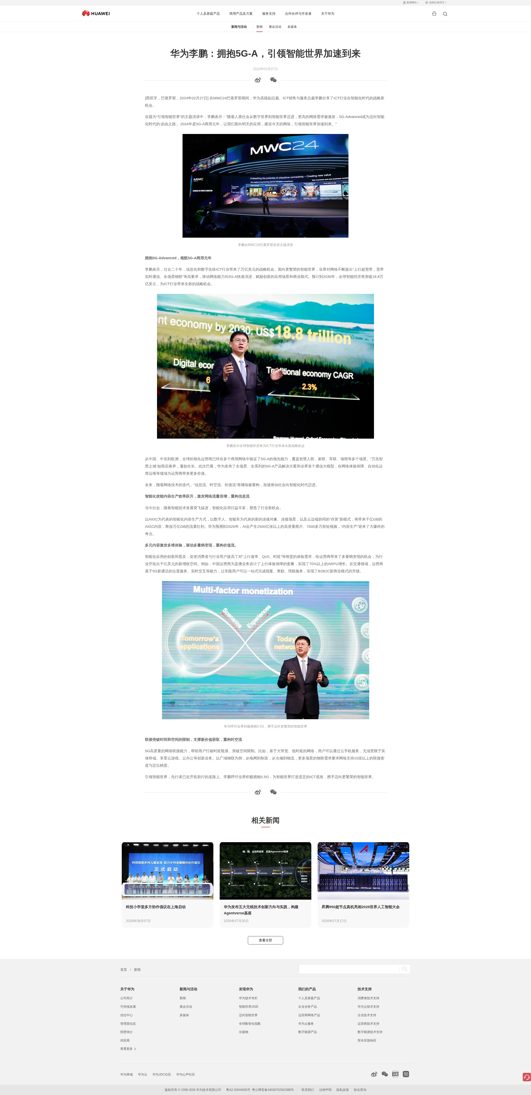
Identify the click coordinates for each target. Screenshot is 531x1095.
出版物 (243, 1032)
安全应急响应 (367, 1040)
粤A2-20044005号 (238, 1089)
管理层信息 (128, 1023)
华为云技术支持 (368, 1006)
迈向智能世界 (248, 1015)
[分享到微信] (273, 81)
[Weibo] (258, 81)
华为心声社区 (185, 1074)
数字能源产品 (307, 1032)
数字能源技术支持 (370, 1032)
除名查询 (360, 1089)
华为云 (142, 1074)
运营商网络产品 (309, 1015)
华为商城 (126, 1074)
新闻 (259, 26)
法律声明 (325, 1089)
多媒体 (292, 26)
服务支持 (268, 13)
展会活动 (275, 26)
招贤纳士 (126, 1032)
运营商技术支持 (368, 1023)
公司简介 (126, 998)
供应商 (125, 1040)
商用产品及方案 (241, 13)
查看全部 (265, 940)
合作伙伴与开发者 (298, 13)
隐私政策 (342, 1089)
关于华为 (327, 13)
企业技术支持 (367, 1015)
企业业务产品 (307, 1006)
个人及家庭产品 (208, 13)
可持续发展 (128, 1006)
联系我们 (308, 1089)
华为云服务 (306, 1023)
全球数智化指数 (250, 1023)
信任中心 (126, 1015)
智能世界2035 (248, 1006)
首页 (123, 969)
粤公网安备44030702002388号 (273, 1089)
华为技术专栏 (248, 998)
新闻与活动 (239, 26)
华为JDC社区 (161, 1074)
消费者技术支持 (368, 998)
